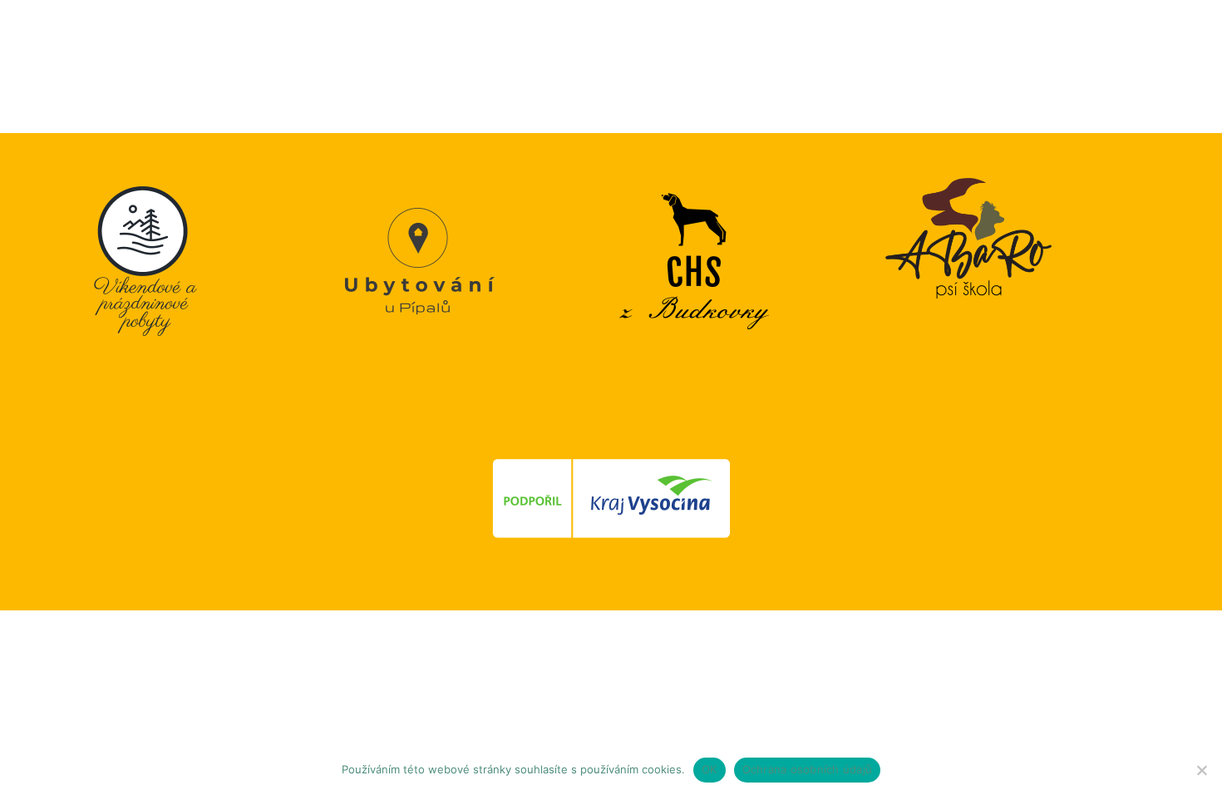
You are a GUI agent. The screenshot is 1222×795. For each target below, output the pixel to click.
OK (709, 769)
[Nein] (1201, 770)
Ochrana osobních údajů (807, 769)
